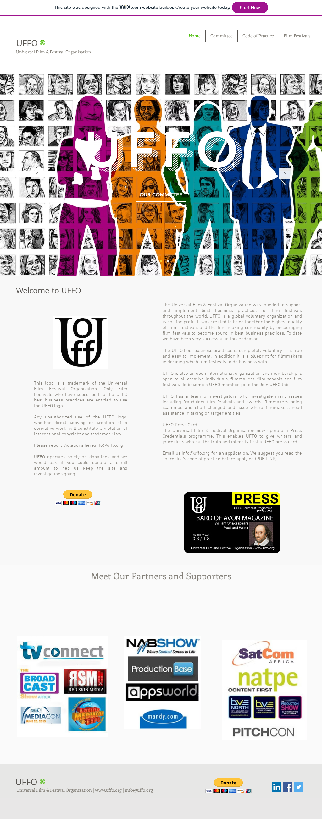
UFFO (27, 43)
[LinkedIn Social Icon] (276, 787)
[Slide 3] (168, 261)
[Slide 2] (161, 261)
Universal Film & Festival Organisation (53, 52)
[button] (78, 497)
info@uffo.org (109, 445)
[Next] (285, 174)
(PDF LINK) (266, 459)
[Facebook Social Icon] (287, 787)
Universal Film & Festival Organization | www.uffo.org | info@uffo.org (84, 790)
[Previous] (37, 174)
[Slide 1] (154, 261)
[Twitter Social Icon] (298, 787)
